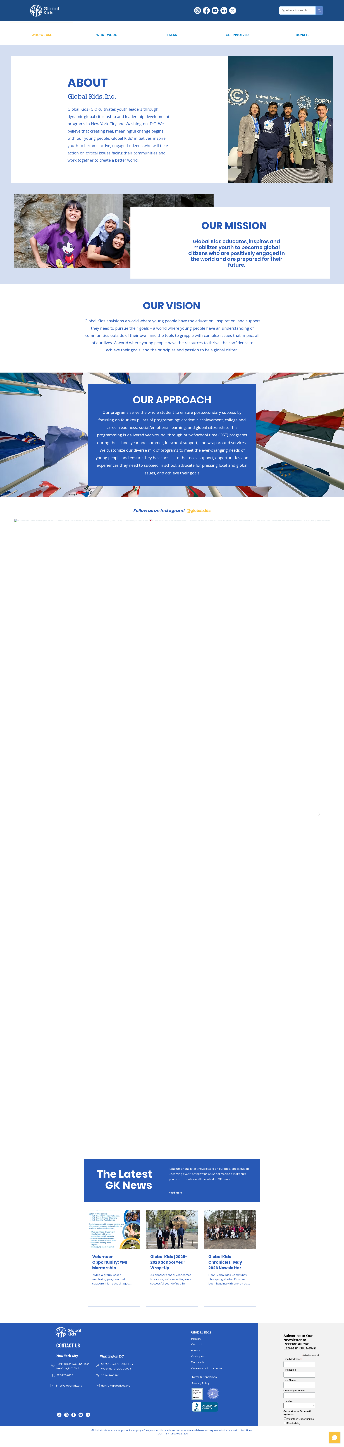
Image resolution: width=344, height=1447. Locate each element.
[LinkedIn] (223, 10)
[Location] (53, 1365)
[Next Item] (319, 814)
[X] (232, 10)
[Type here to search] (319, 10)
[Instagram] (197, 10)
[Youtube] (215, 10)
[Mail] (52, 1385)
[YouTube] (80, 1415)
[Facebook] (206, 10)
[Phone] (53, 1375)
